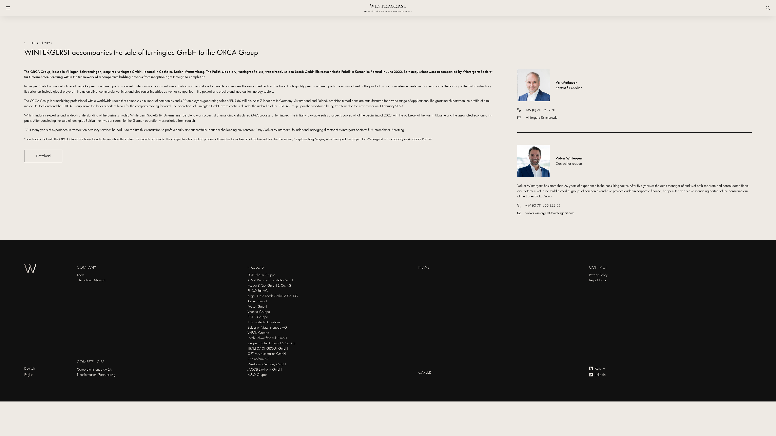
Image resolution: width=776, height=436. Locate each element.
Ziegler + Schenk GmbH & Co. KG (271, 343)
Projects (256, 267)
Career (424, 372)
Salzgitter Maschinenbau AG (267, 327)
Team (80, 274)
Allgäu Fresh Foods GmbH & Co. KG (273, 295)
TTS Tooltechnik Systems (264, 322)
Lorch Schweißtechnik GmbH (267, 337)
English (28, 374)
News (423, 267)
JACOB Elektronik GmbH (265, 369)
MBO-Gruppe (258, 374)
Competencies (90, 361)
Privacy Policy (598, 274)
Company (86, 267)
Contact (598, 267)
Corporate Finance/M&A (94, 369)
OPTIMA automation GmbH (267, 353)
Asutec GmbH (257, 301)
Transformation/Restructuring (96, 374)
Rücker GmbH (257, 306)
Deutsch (29, 368)
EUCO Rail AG (258, 290)
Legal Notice (597, 280)
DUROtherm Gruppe (262, 274)
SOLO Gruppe (258, 316)
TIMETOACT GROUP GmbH (268, 348)
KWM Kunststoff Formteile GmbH (270, 280)
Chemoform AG (259, 358)
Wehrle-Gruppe (259, 311)
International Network (91, 280)
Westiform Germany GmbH (267, 364)
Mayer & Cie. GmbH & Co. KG (269, 285)
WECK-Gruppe (258, 332)
